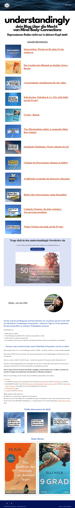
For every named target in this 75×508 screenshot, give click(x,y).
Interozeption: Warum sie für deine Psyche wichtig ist (44, 51)
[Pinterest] (12, 503)
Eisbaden (7, 379)
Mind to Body (62, 401)
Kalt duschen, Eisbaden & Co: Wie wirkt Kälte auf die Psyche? (46, 98)
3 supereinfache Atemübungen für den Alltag (45, 82)
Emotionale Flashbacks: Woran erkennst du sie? (46, 146)
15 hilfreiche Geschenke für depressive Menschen (47, 178)
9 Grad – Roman (31, 114)
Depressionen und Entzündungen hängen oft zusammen (40, 384)
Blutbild (16, 381)
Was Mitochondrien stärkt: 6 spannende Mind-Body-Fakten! (46, 130)
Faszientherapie (11, 388)
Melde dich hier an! (37, 249)
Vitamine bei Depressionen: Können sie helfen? (46, 162)
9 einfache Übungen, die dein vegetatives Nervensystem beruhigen (42, 210)
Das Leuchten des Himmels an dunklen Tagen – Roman (46, 66)
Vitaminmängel (57, 381)
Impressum (61, 506)
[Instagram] (7, 503)
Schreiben (20, 390)
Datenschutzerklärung (67, 506)
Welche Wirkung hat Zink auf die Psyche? (44, 226)
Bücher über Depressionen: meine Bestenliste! (45, 194)
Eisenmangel (42, 381)
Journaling (8, 390)
